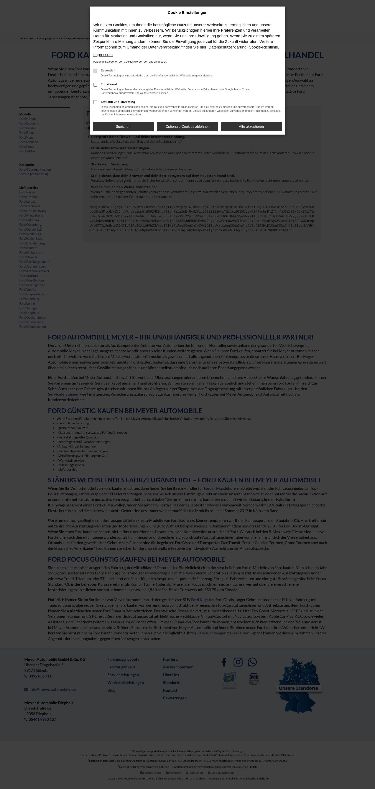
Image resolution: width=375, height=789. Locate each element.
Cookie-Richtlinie (263, 47)
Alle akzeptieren (251, 126)
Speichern (124, 126)
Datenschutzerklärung (228, 47)
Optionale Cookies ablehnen (188, 126)
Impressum (103, 55)
